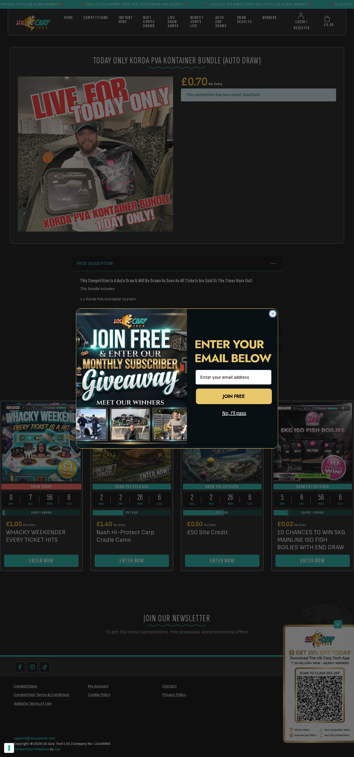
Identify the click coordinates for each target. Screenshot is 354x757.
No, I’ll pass (234, 413)
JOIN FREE (234, 396)
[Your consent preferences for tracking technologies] (9, 748)
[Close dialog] (273, 313)
